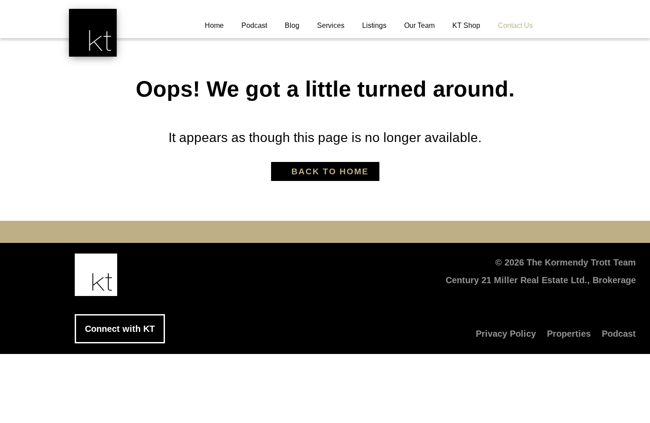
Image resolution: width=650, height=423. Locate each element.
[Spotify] (404, 231)
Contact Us (515, 25)
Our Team (419, 25)
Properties (569, 333)
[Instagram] (351, 231)
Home (214, 25)
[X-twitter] (272, 231)
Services (330, 25)
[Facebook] (245, 231)
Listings (374, 25)
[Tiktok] (378, 231)
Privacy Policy (506, 333)
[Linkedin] (325, 231)
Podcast (254, 25)
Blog (292, 25)
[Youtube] (298, 231)
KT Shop (466, 25)
